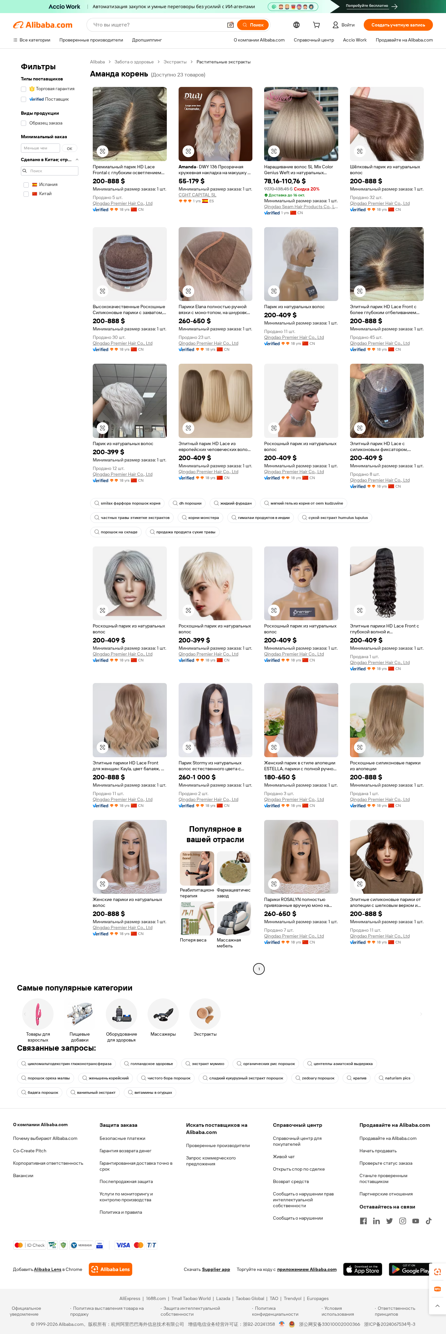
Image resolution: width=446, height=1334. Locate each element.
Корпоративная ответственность (48, 1163)
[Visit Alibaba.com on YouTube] (416, 1221)
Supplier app (216, 1269)
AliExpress (129, 1298)
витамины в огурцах (153, 1092)
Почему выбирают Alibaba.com (45, 1138)
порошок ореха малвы (49, 1078)
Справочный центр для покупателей (297, 1141)
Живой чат (284, 1156)
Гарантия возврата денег (125, 1150)
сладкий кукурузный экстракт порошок (246, 1078)
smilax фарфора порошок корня (130, 503)
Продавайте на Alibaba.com (388, 1138)
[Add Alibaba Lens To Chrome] (110, 1269)
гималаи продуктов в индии (264, 517)
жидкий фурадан (236, 503)
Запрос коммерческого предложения (211, 1160)
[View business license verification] (282, 1324)
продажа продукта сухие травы (185, 532)
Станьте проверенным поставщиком (383, 1178)
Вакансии (23, 1175)
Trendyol (292, 1298)
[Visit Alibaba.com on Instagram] (402, 1221)
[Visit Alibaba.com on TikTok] (429, 1221)
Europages (318, 1298)
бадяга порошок (43, 1092)
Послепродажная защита (126, 1181)
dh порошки (190, 503)
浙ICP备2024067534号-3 (389, 1324)
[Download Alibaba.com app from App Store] (362, 1269)
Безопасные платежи (122, 1138)
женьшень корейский (109, 1078)
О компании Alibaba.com (40, 1124)
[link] (437, 1271)
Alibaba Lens (47, 1269)
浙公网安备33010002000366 (329, 1324)
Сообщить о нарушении (298, 1218)
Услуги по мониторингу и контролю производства (126, 1196)
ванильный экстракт (96, 1092)
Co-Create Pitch (29, 1150)
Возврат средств (291, 1181)
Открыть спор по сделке (299, 1169)
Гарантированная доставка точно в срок (136, 1166)
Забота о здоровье (134, 61)
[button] (230, 25)
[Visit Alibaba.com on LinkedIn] (376, 1221)
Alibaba (97, 61)
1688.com (156, 1298)
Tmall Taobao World (191, 1298)
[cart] (318, 25)
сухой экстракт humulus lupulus (338, 517)
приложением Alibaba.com (307, 1269)
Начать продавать (378, 1150)
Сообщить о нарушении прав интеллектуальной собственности (303, 1199)
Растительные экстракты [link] (224, 61)
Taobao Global (250, 1298)
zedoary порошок (318, 1078)
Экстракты (175, 61)
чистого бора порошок (169, 1078)
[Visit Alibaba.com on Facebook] (363, 1221)
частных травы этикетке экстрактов (135, 517)
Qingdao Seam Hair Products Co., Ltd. (301, 206)
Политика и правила (121, 1212)
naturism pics (397, 1078)
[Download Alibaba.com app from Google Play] (411, 1269)
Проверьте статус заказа (385, 1163)
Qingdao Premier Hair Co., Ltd (122, 203)
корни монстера (203, 517)
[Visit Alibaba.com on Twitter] (389, 1221)
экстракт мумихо (208, 1063)
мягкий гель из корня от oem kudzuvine (307, 503)
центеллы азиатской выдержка (343, 1063)
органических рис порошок (269, 1063)
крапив (359, 1078)
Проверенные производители (218, 1145)
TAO (274, 1298)
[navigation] (49, 516)
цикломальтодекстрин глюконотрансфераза (70, 1063)
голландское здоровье (152, 1063)
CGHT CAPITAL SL (197, 194)
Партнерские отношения (386, 1193)
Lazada (223, 1298)
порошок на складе (119, 532)
